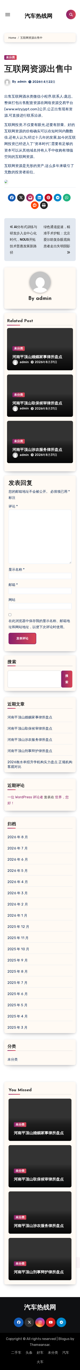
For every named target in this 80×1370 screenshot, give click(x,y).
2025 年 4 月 (17, 1016)
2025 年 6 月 (17, 994)
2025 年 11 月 (18, 938)
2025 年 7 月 (17, 983)
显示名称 (17, 569)
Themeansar (39, 1345)
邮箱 (13, 585)
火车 (40, 1362)
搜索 (11, 662)
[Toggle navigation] (7, 14)
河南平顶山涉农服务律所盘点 (37, 450)
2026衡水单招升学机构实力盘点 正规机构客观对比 (39, 764)
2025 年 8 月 (17, 971)
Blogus (64, 1339)
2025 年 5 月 (17, 1005)
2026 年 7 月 (17, 848)
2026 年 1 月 (17, 915)
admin (21, 81)
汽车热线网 (38, 16)
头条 (29, 1353)
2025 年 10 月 (18, 949)
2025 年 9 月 (17, 960)
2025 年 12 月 (18, 927)
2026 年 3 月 (17, 893)
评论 (13, 506)
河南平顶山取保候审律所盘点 (37, 403)
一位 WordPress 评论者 (25, 797)
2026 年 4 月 (17, 882)
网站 (12, 600)
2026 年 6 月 (17, 859)
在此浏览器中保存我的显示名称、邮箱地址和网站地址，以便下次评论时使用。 (39, 624)
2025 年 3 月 (17, 1027)
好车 (40, 1353)
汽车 (65, 1353)
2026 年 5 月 (17, 871)
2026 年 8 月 (17, 837)
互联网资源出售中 (38, 69)
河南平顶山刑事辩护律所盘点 (29, 751)
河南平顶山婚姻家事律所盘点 (37, 357)
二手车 (16, 1353)
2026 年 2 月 (17, 904)
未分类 (10, 57)
